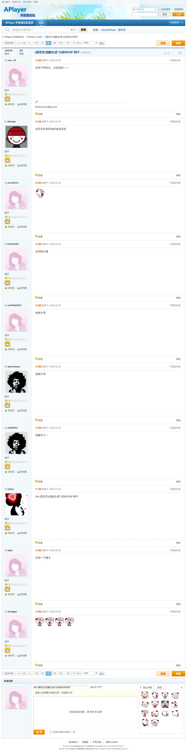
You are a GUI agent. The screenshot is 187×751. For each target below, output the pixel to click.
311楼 (38, 121)
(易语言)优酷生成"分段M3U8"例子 (61, 37)
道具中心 (16, 2)
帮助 (36, 2)
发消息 (23, 104)
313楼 (38, 244)
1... (30, 43)
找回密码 (178, 9)
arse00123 (12, 183)
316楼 (38, 428)
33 (54, 43)
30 (36, 43)
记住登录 (166, 9)
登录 (164, 14)
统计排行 (27, 2)
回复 (163, 43)
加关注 (11, 104)
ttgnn (10, 550)
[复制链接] (86, 52)
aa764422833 (14, 305)
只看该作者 (174, 60)
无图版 (85, 742)
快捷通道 (174, 22)
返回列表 (9, 43)
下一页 (76, 43)
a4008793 (12, 428)
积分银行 (6, 2)
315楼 (38, 366)
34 (60, 43)
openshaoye (13, 366)
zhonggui (12, 611)
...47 (67, 43)
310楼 (38, 60)
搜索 (83, 29)
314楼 (38, 305)
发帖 (178, 43)
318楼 (38, 550)
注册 (178, 14)
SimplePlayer (109, 29)
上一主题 (165, 53)
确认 (102, 43)
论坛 (41, 22)
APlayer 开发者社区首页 (19, 22)
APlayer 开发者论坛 (14, 37)
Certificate (89, 746)
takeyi (10, 489)
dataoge (11, 121)
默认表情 (147, 687)
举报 (178, 114)
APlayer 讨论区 (34, 37)
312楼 (38, 183)
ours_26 (11, 60)
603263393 (13, 244)
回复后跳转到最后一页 (64, 732)
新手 (7, 90)
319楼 (38, 611)
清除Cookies (112, 742)
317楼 (38, 489)
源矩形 (122, 29)
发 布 (39, 732)
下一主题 (169, 53)
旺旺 (160, 687)
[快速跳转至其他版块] (3, 36)
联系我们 (73, 742)
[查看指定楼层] (179, 52)
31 (42, 43)
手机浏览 (97, 742)
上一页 (22, 43)
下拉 (155, 9)
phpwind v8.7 (79, 746)
